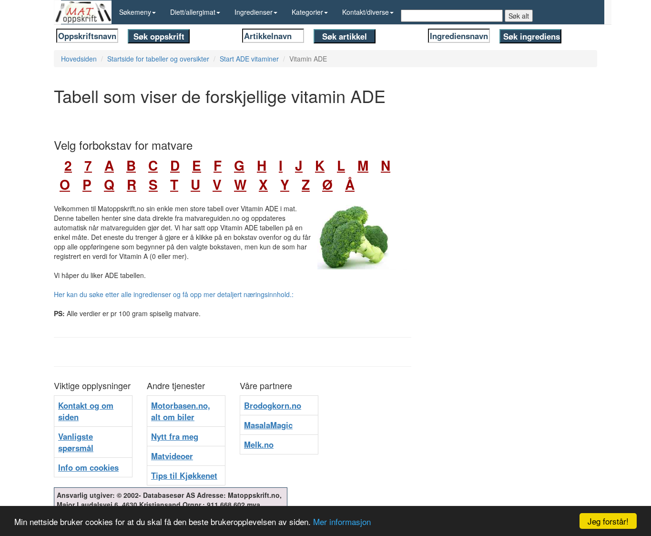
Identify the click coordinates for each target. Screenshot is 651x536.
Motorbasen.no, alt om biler (180, 411)
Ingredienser (253, 12)
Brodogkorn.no (272, 405)
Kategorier (307, 12)
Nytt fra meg (174, 436)
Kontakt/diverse (365, 12)
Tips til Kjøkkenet (184, 475)
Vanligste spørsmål (75, 442)
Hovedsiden (79, 58)
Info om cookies (88, 467)
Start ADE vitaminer (249, 58)
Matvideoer (172, 456)
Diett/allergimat (192, 12)
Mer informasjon (342, 521)
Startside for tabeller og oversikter (158, 58)
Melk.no (259, 444)
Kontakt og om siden (85, 411)
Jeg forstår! (608, 521)
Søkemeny (135, 12)
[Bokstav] (56, 165)
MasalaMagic (268, 425)
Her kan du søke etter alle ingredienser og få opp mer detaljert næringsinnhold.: (174, 294)
